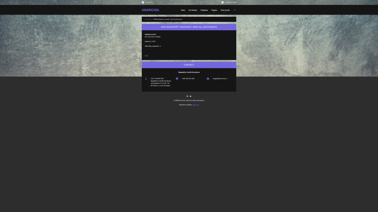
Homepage (148, 19)
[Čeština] (187, 96)
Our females (193, 10)
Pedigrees (204, 10)
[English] (190, 96)
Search (143, 2)
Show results (225, 10)
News (183, 10)
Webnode (195, 105)
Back (146, 55)
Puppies (214, 10)
